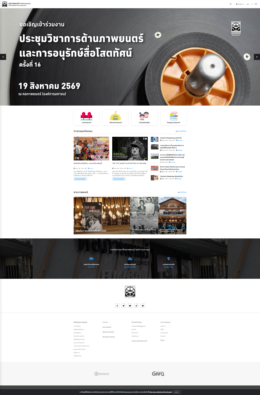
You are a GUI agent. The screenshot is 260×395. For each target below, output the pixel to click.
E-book (162, 336)
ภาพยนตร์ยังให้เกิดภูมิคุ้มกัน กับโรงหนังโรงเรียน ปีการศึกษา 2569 (171, 231)
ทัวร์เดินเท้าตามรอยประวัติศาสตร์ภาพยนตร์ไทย (172, 212)
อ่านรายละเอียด (80, 179)
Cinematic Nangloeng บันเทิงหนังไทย (171, 176)
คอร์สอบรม (135, 336)
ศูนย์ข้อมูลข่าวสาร (79, 339)
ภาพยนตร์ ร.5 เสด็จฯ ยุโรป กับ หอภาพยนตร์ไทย (144, 231)
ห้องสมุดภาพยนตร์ (109, 337)
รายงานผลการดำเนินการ (81, 346)
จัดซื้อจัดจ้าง (78, 356)
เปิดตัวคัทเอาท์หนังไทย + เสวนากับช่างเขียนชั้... (88, 163)
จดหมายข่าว (164, 333)
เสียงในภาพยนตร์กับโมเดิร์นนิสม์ (91, 231)
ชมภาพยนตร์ (107, 327)
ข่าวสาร (105, 322)
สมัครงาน (77, 352)
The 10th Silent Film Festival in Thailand (129, 163)
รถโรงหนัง (135, 333)
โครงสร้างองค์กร (79, 336)
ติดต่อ (162, 340)
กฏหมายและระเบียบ (80, 349)
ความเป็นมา (77, 326)
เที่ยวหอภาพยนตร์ (108, 332)
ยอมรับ (176, 392)
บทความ (163, 326)
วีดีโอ (162, 329)
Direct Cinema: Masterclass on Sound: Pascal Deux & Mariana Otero (172, 168)
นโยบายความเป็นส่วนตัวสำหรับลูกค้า (160, 392)
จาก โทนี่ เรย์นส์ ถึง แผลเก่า (139, 213)
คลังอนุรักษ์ (77, 333)
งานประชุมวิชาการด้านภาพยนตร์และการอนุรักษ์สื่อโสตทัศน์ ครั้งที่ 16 (172, 146)
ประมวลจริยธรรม (79, 342)
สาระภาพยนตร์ (165, 322)
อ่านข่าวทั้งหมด (181, 131)
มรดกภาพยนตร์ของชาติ (139, 341)
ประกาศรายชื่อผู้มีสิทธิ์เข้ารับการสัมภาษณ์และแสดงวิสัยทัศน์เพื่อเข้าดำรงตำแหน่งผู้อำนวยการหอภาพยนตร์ (172, 157)
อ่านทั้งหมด (183, 192)
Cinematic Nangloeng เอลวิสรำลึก (171, 138)
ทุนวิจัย (134, 329)
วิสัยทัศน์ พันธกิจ (79, 329)
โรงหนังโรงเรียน (137, 322)
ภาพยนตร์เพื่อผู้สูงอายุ (139, 326)
